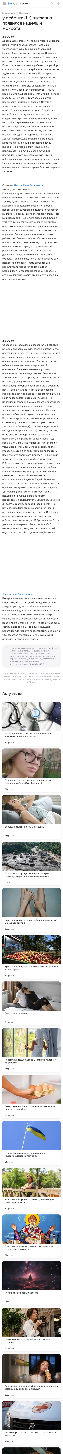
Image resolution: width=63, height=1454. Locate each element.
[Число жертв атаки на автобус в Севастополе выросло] (31, 1423)
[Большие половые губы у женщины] (31, 817)
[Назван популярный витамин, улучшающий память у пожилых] (31, 1190)
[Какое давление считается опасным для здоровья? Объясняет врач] (31, 724)
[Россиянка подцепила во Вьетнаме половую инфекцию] (31, 1050)
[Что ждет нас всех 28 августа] (31, 1283)
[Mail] (10, 3)
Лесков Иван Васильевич (28, 185)
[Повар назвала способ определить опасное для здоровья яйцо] (31, 1096)
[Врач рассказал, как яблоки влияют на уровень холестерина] (31, 957)
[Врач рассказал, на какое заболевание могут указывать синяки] (31, 910)
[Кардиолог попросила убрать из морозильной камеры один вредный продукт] (31, 1376)
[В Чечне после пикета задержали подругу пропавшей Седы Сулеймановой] (31, 770)
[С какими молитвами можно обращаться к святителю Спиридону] (31, 1236)
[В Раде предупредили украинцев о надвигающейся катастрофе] (31, 1143)
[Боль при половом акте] (31, 1003)
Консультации (8, 13)
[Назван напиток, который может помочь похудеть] (31, 1329)
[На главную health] (20, 3)
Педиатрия (24, 13)
